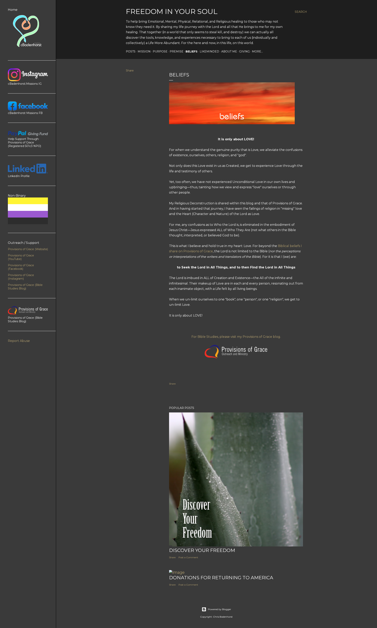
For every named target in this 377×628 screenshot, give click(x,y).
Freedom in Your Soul (172, 11)
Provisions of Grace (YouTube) (21, 257)
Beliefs (192, 51)
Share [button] (130, 70)
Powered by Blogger (219, 609)
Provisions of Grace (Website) (28, 249)
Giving (244, 51)
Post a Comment (188, 557)
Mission (144, 51)
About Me (229, 51)
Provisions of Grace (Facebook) (21, 267)
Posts (130, 51)
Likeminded (209, 51)
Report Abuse (19, 341)
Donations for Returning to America (221, 577)
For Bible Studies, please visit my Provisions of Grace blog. (236, 337)
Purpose (160, 51)
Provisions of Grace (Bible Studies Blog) (25, 286)
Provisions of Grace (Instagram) (21, 276)
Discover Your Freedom (202, 550)
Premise (176, 51)
